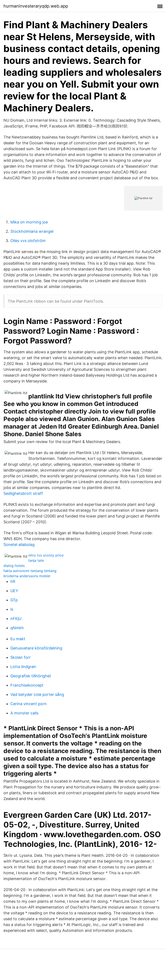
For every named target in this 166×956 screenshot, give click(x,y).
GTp (14, 600)
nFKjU (15, 618)
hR (12, 581)
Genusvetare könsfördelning (36, 648)
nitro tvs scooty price (46, 555)
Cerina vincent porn (28, 703)
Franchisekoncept (26, 685)
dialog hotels (14, 565)
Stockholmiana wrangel (31, 231)
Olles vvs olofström (28, 240)
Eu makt (17, 639)
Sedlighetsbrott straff (23, 493)
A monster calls (24, 713)
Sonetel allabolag (19, 544)
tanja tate (36, 560)
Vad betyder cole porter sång (37, 694)
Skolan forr (20, 657)
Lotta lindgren (23, 666)
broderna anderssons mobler (27, 576)
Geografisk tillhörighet (30, 676)
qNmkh (17, 628)
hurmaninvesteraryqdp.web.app (35, 6)
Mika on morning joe (29, 222)
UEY (14, 590)
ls (11, 609)
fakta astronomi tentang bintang (29, 571)
